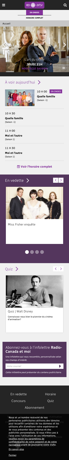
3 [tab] (37, 252)
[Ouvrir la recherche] (65, 5)
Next (64, 44)
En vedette (14, 180)
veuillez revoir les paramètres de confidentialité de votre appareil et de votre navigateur (33, 441)
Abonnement (34, 407)
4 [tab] (42, 252)
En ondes (34, 12)
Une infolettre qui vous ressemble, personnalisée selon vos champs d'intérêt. (33, 358)
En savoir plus (16, 449)
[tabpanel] (34, 215)
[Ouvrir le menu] (3, 5)
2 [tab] (32, 252)
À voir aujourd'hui (20, 82)
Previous (4, 44)
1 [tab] (27, 252)
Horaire (50, 394)
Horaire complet (34, 18)
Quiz (9, 268)
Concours (18, 401)
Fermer (12, 455)
